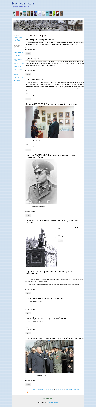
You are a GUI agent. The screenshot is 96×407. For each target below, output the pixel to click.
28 (60, 389)
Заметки (16, 42)
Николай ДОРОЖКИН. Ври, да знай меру (46, 318)
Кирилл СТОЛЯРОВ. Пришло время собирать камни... (52, 104)
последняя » (76, 389)
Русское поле (23, 3)
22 (48, 389)
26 (56, 389)
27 (58, 389)
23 (50, 389)
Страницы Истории (30, 49)
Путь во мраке (33, 58)
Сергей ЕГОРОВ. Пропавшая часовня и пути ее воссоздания (49, 272)
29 (62, 389)
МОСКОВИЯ (17, 80)
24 (52, 389)
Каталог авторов (18, 37)
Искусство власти (34, 79)
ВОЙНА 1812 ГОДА (18, 77)
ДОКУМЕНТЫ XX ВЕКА (18, 56)
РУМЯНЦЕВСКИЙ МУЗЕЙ (18, 60)
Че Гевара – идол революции (40, 39)
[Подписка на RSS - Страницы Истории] (28, 392)
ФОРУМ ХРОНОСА (18, 52)
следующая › (69, 389)
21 (46, 389)
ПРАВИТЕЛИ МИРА (18, 69)
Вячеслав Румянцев (52, 402)
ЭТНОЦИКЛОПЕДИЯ (19, 63)
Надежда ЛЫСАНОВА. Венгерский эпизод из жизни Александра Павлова (51, 156)
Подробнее (28, 53)
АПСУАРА (16, 74)
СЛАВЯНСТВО (17, 66)
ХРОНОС (16, 50)
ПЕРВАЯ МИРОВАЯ (18, 72)
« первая (34, 389)
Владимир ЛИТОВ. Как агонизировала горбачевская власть (55, 338)
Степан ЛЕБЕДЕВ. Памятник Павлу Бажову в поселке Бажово (52, 221)
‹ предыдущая (40, 389)
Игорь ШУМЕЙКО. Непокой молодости (44, 298)
